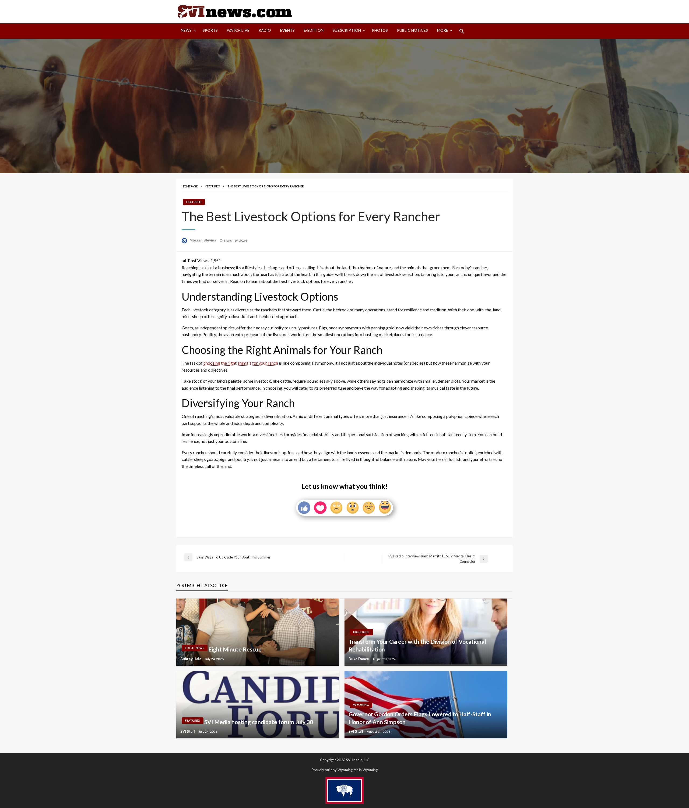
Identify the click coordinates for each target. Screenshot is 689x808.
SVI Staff (188, 731)
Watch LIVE (238, 30)
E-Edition (314, 30)
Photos (380, 30)
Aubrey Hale (191, 659)
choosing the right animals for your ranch (240, 362)
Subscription (347, 30)
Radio (265, 30)
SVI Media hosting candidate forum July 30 (258, 721)
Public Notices (412, 30)
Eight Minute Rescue (235, 649)
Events (287, 30)
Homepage (190, 186)
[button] (462, 31)
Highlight (361, 632)
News (186, 30)
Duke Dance (359, 659)
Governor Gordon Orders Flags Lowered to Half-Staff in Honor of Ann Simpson (420, 718)
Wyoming (361, 704)
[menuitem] (187, 31)
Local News (194, 648)
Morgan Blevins (203, 240)
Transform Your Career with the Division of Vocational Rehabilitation (417, 645)
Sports (210, 30)
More (442, 30)
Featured (212, 186)
